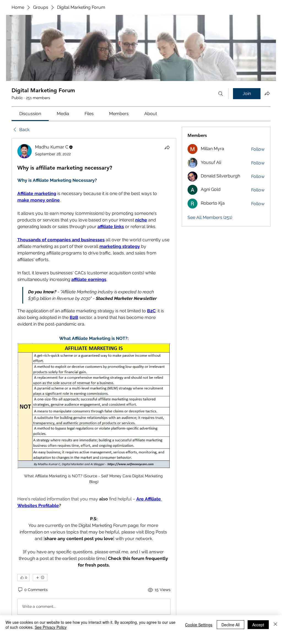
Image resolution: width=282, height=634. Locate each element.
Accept (258, 624)
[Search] (220, 93)
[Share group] (267, 93)
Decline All (230, 624)
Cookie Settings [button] (198, 624)
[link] (30, 113)
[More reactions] (40, 577)
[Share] (167, 147)
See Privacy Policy (51, 627)
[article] (94, 380)
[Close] (275, 625)
